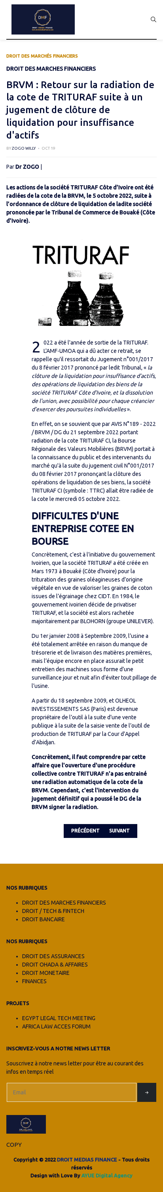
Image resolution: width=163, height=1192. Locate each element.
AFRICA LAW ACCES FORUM (56, 1026)
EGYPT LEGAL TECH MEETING (58, 1018)
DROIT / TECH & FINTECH (53, 911)
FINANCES (34, 981)
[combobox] (153, 19)
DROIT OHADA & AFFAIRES (55, 964)
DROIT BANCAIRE (43, 919)
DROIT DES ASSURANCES (53, 956)
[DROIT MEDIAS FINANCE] (43, 19)
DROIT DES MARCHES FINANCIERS (64, 902)
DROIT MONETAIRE (46, 973)
